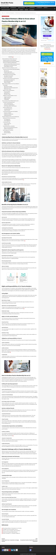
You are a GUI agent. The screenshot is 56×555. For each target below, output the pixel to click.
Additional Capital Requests (8, 128)
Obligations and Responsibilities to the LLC (10, 95)
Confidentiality (6, 99)
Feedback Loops (6, 124)
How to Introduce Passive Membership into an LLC (10, 100)
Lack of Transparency (7, 123)
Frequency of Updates (7, 112)
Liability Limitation (7, 98)
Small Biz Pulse (7, 3)
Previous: (10, 540)
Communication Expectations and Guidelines (10, 111)
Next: (29, 540)
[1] (23, 179)
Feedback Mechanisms (7, 115)
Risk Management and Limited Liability (9, 74)
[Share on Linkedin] (12, 550)
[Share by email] (17, 550)
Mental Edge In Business (6, 9)
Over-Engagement (7, 119)
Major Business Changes (8, 86)
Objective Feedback (7, 82)
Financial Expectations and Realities (9, 126)
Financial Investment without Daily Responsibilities (11, 69)
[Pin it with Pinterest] (10, 550)
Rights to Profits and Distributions (8, 90)
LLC (26, 7)
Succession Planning (7, 132)
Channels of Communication (8, 114)
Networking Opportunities (8, 81)
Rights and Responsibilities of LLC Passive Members (10, 83)
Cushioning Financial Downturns (9, 73)
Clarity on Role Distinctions (8, 103)
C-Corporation (31, 7)
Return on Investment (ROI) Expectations (10, 127)
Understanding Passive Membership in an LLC (9, 58)
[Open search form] (54, 9)
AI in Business (31, 9)
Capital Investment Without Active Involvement (12, 64)
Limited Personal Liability (8, 77)
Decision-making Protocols (7, 107)
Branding (26, 9)
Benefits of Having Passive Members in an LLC (9, 67)
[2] (24, 240)
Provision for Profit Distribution (9, 104)
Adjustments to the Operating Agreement (11, 87)
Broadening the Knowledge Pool (9, 79)
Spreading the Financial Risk (8, 75)
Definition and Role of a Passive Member (9, 60)
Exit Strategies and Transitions (8, 130)
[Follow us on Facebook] (30, 550)
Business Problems (21, 7)
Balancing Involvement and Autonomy (9, 118)
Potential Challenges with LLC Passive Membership (10, 116)
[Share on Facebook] (3, 550)
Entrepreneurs (13, 7)
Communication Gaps (6, 122)
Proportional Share (7, 91)
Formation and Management (5, 16)
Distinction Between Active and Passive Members (11, 61)
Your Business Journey (5, 7)
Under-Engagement (7, 120)
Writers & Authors (14, 9)
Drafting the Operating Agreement (9, 102)
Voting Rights (5, 85)
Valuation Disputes (7, 131)
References (4, 134)
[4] (10, 352)
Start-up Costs (6, 70)
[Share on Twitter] (5, 550)
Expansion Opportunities (8, 71)
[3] (23, 308)
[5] (13, 435)
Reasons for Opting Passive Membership (9, 62)
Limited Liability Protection (8, 66)
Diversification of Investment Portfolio (10, 65)
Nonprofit (45, 7)
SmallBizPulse (4, 23)
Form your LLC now (48, 48)
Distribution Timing (7, 94)
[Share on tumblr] (14, 550)
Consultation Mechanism (8, 108)
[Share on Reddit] (7, 550)
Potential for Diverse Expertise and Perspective (11, 78)
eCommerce (21, 9)
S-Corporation (39, 7)
